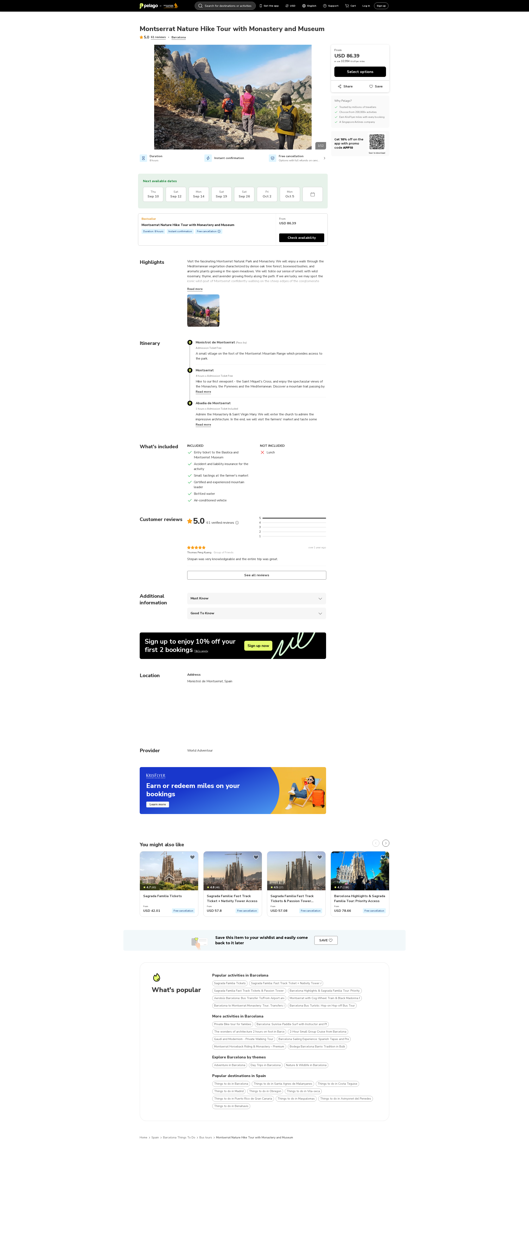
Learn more (158, 804)
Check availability (302, 237)
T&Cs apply (201, 651)
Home (143, 1137)
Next (329, 98)
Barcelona (179, 37)
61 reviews (158, 37)
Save (379, 86)
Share (348, 86)
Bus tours (205, 1137)
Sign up (381, 5)
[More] (237, 523)
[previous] (375, 843)
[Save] (192, 857)
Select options (360, 71)
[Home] (159, 6)
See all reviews (256, 575)
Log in (366, 5)
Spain (155, 1137)
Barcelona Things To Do (179, 1137)
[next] (385, 843)
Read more (195, 289)
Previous (137, 98)
